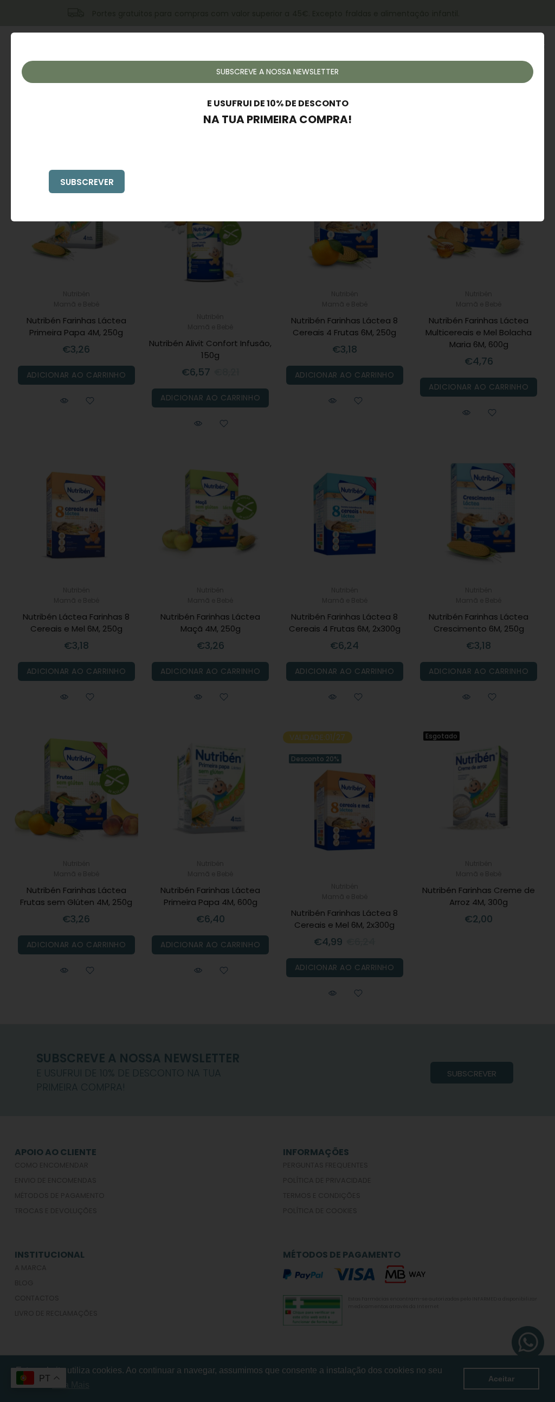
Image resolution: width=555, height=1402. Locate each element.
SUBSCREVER (87, 182)
